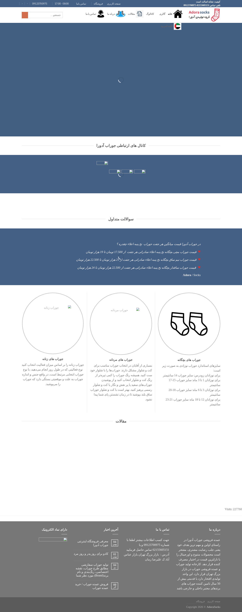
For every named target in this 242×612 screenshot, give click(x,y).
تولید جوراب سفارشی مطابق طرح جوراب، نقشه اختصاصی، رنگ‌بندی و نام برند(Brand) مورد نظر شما (92, 570)
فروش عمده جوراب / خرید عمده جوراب (91, 586)
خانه (170, 13)
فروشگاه (98, 3)
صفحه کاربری (114, 3)
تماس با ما (91, 13)
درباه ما (111, 13)
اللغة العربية (167, 26)
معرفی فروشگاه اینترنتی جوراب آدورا (92, 543)
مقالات (131, 13)
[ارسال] (25, 15)
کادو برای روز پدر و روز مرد (91, 553)
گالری (162, 13)
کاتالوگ (150, 13)
